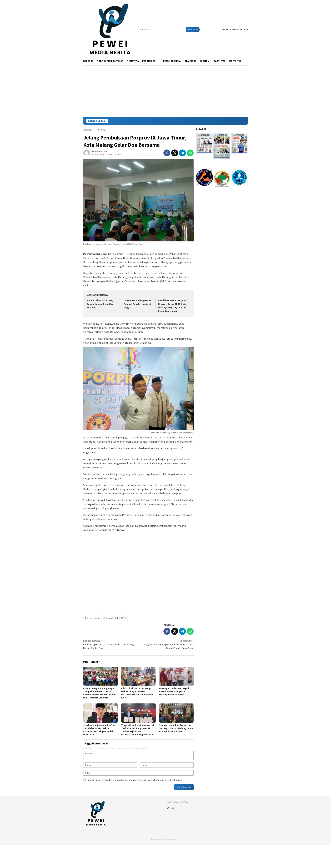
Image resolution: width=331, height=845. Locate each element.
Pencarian (193, 29)
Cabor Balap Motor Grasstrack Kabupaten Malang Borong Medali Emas (108, 644)
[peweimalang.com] (110, 29)
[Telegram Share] (182, 152)
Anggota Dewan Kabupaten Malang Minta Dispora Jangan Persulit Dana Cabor (168, 644)
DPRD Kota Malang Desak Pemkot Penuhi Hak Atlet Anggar (137, 304)
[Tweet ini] (174, 152)
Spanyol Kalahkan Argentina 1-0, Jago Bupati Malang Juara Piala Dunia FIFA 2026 (176, 728)
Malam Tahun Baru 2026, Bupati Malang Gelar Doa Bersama (100, 304)
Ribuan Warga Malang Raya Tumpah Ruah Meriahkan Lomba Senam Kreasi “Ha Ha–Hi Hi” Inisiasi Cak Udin (99, 693)
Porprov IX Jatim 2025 (114, 618)
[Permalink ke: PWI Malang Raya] (86, 152)
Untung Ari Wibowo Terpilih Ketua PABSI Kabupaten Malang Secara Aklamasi (174, 691)
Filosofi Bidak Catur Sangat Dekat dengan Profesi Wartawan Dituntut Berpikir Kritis (137, 693)
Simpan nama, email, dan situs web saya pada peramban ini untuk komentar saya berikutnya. (134, 779)
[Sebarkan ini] (166, 152)
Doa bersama (92, 618)
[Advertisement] (165, 91)
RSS (172, 807)
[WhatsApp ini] (190, 152)
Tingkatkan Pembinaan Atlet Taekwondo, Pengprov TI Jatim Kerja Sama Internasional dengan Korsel (137, 730)
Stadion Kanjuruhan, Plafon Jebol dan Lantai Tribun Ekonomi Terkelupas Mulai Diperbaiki (99, 730)
